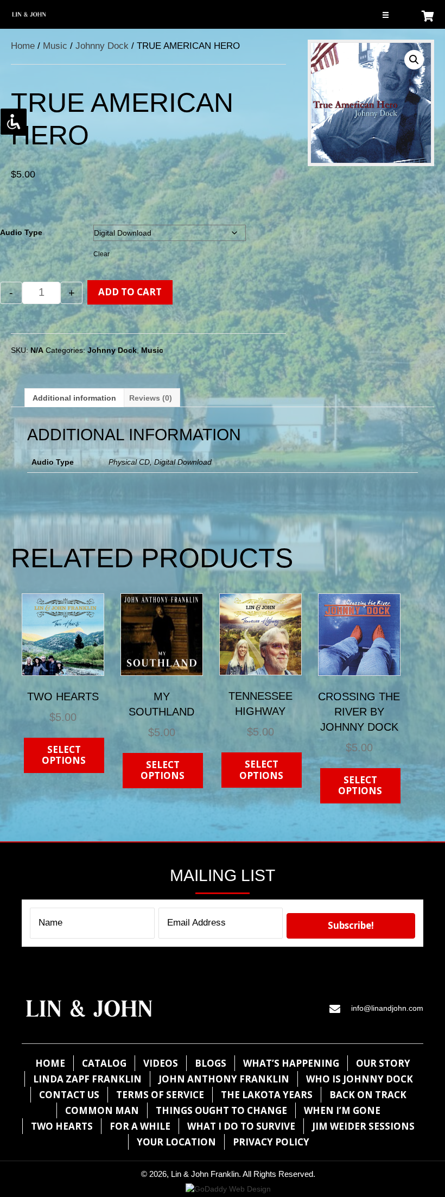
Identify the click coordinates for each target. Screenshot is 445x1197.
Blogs (210, 1063)
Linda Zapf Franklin (87, 1079)
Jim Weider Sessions (363, 1126)
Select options (64, 755)
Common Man (102, 1110)
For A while (140, 1126)
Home (23, 46)
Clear (101, 253)
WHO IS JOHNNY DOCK (359, 1079)
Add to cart (130, 292)
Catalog (104, 1063)
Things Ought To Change (221, 1110)
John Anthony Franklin (223, 1079)
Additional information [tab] (74, 398)
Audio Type (21, 232)
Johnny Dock (102, 46)
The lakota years (267, 1094)
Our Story (383, 1063)
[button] (414, 59)
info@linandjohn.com (387, 1008)
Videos (160, 1063)
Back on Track (367, 1094)
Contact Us (69, 1094)
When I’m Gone (342, 1110)
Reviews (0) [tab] (150, 398)
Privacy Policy (271, 1142)
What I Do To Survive (241, 1126)
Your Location (176, 1142)
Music (55, 46)
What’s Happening (291, 1063)
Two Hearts (62, 1126)
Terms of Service (160, 1094)
